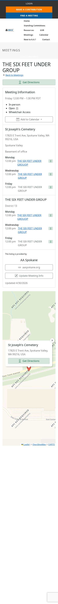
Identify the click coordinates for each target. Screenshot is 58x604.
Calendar (43, 34)
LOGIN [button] (29, 3)
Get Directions (31, 82)
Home (27, 20)
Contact (46, 39)
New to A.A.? (30, 39)
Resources (29, 30)
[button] (29, 368)
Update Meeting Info (31, 275)
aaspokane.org (31, 267)
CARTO (51, 444)
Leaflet (26, 444)
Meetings (28, 34)
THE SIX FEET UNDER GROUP (30, 176)
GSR (42, 30)
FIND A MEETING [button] (29, 15)
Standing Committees (34, 25)
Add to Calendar (30, 119)
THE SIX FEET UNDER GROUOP (29, 162)
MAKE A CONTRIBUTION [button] (29, 9)
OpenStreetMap (39, 444)
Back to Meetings (14, 75)
